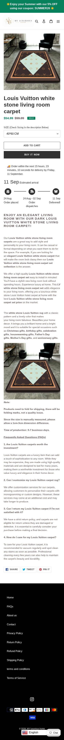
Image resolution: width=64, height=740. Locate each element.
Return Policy (14, 642)
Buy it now (31, 154)
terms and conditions (18, 668)
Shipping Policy (15, 660)
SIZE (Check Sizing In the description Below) (26, 127)
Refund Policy (14, 651)
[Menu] (58, 21)
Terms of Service (16, 678)
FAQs (10, 606)
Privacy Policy (15, 633)
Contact (11, 624)
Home (10, 597)
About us (12, 615)
